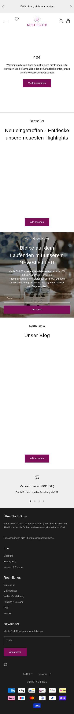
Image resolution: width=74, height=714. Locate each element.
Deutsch (43, 674)
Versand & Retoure (13, 567)
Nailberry (25, 195)
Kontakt (8, 613)
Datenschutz (10, 590)
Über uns (8, 556)
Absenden (37, 309)
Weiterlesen (10, 448)
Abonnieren (15, 652)
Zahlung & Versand (14, 602)
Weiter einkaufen (37, 83)
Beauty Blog (10, 561)
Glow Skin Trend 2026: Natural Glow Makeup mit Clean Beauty (28, 411)
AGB (6, 607)
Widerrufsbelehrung (14, 596)
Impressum (9, 585)
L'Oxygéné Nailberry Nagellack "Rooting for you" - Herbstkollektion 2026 (25, 203)
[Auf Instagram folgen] (6, 664)
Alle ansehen (37, 222)
